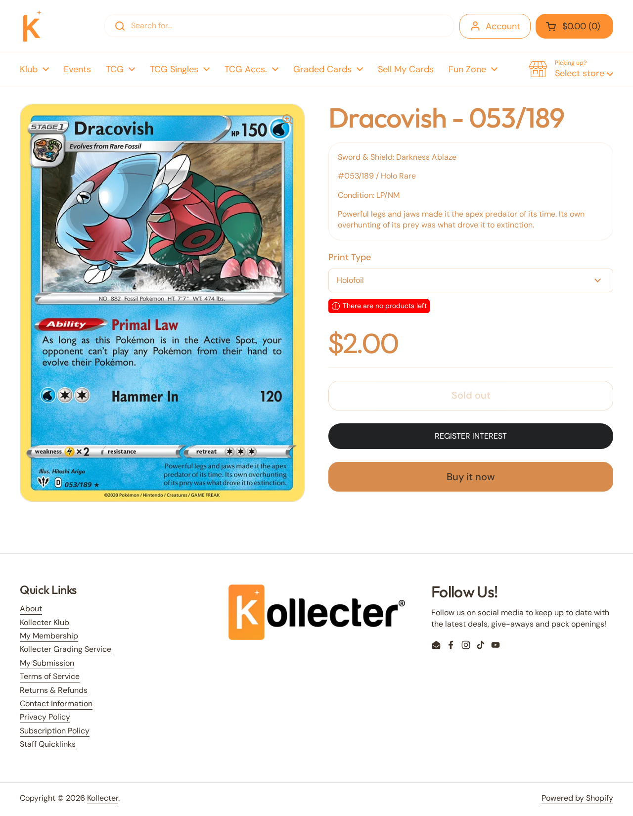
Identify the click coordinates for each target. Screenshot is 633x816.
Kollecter (102, 798)
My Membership (49, 636)
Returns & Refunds (54, 690)
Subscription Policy (55, 730)
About (31, 608)
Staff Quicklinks (48, 744)
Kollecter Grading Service (65, 649)
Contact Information (56, 703)
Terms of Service (50, 676)
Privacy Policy (45, 717)
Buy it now (471, 476)
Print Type (349, 257)
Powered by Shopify (577, 798)
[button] (574, 26)
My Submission (47, 663)
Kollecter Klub (44, 622)
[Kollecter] (32, 26)
